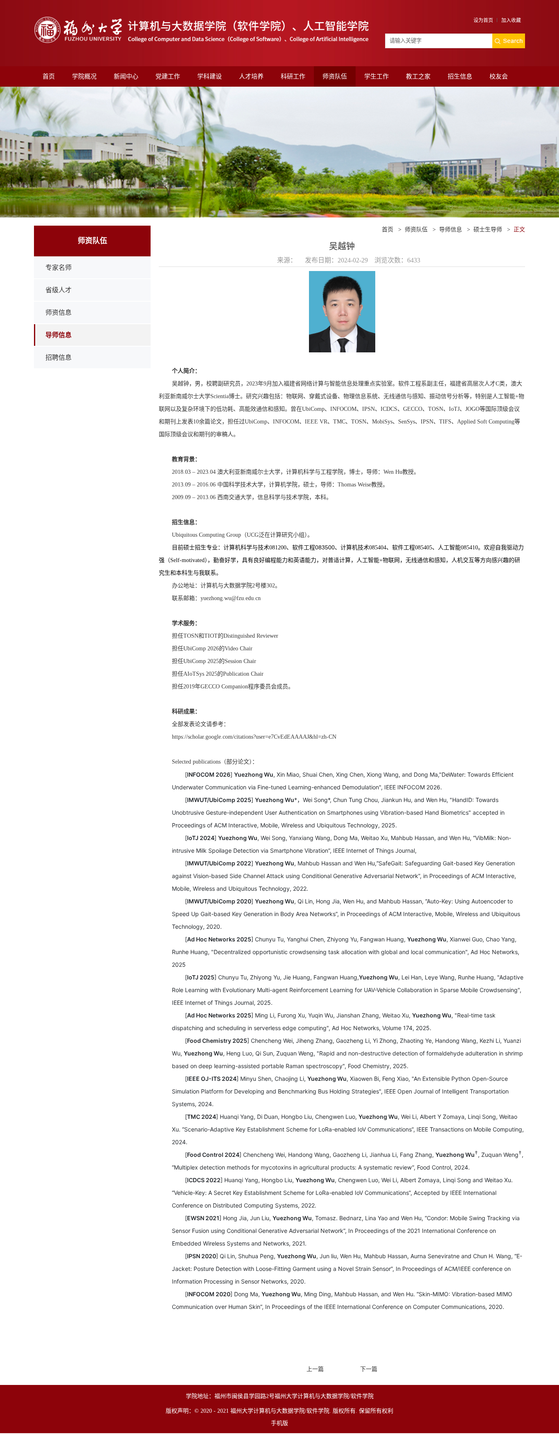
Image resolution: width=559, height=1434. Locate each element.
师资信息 (58, 312)
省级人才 (58, 290)
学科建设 (209, 76)
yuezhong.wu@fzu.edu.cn (231, 598)
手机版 (279, 1423)
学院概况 (84, 76)
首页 (49, 76)
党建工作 (168, 76)
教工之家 (418, 76)
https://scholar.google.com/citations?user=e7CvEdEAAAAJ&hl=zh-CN (254, 737)
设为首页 (483, 20)
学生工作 (376, 76)
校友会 (498, 76)
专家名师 (58, 267)
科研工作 (293, 76)
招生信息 (460, 76)
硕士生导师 (487, 229)
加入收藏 (511, 20)
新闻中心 (126, 76)
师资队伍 (334, 76)
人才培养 (251, 76)
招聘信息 (58, 357)
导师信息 (58, 335)
